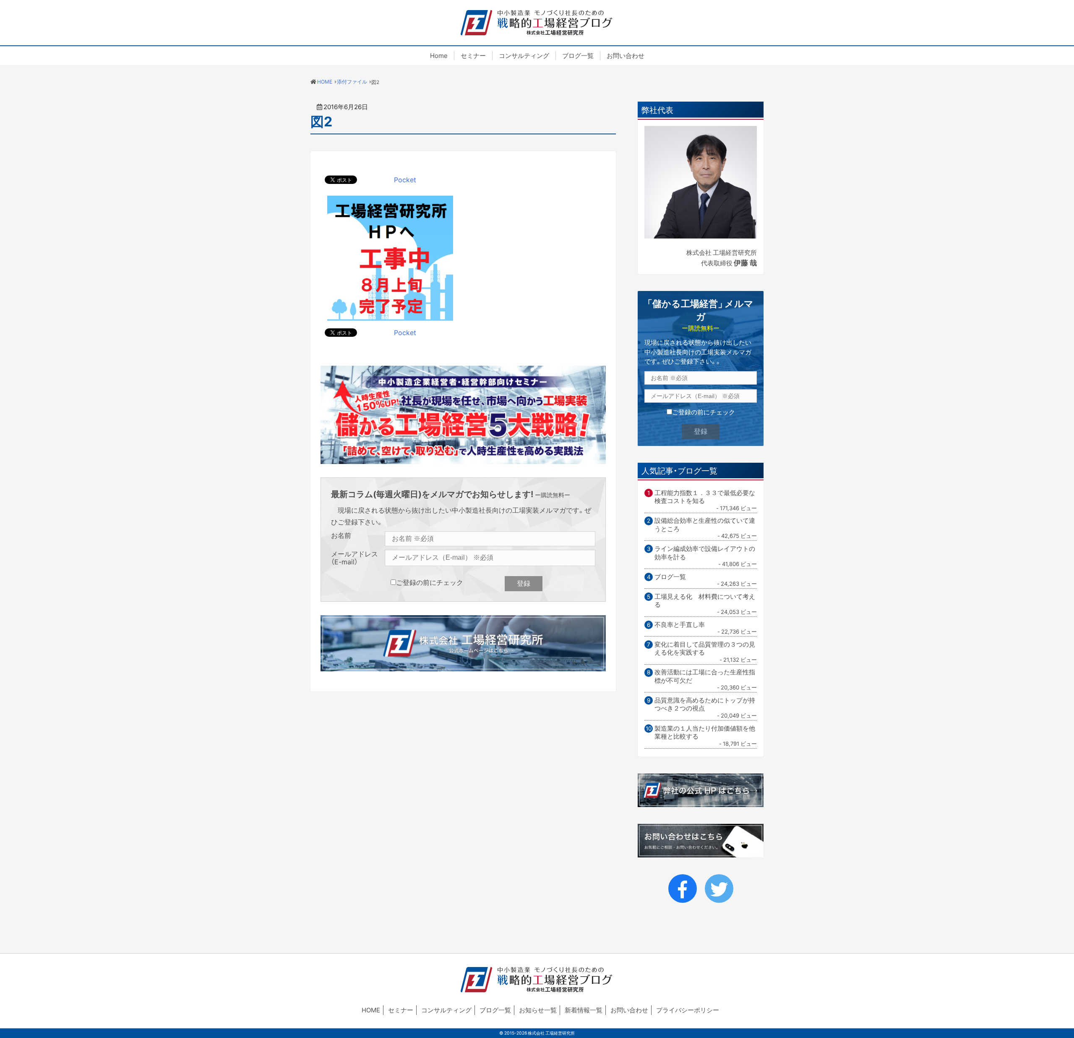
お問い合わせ (625, 55)
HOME (371, 1009)
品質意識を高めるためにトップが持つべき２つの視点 (704, 704)
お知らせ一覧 (538, 1009)
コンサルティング (524, 55)
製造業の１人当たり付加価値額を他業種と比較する (704, 732)
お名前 (341, 535)
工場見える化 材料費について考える (704, 600)
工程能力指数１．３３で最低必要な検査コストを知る (704, 497)
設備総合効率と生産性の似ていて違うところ (704, 524)
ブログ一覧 (578, 55)
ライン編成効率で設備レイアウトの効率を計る (704, 553)
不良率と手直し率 (679, 625)
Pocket (405, 179)
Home (439, 55)
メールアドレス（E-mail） (354, 558)
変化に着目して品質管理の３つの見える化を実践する (704, 648)
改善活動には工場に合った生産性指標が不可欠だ (704, 676)
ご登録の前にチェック (429, 582)
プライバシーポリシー (687, 1009)
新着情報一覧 (583, 1009)
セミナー (473, 55)
